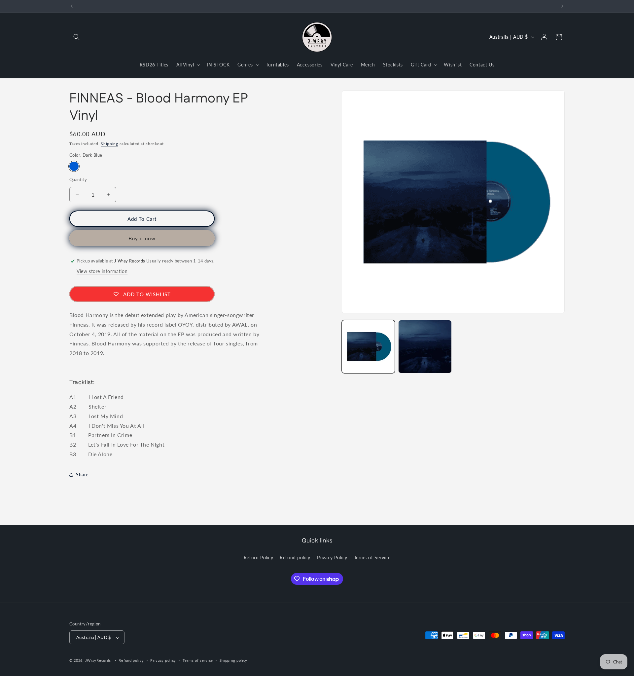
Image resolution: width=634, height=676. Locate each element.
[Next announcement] (562, 6)
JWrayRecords (98, 660)
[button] (76, 37)
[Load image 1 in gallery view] (368, 346)
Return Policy (258, 557)
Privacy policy (163, 660)
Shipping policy (234, 660)
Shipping (109, 143)
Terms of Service (372, 557)
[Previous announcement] (71, 6)
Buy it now (142, 238)
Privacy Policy (332, 557)
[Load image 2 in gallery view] (424, 346)
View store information (102, 271)
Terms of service (198, 660)
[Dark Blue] (74, 166)
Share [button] (82, 474)
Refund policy (295, 557)
